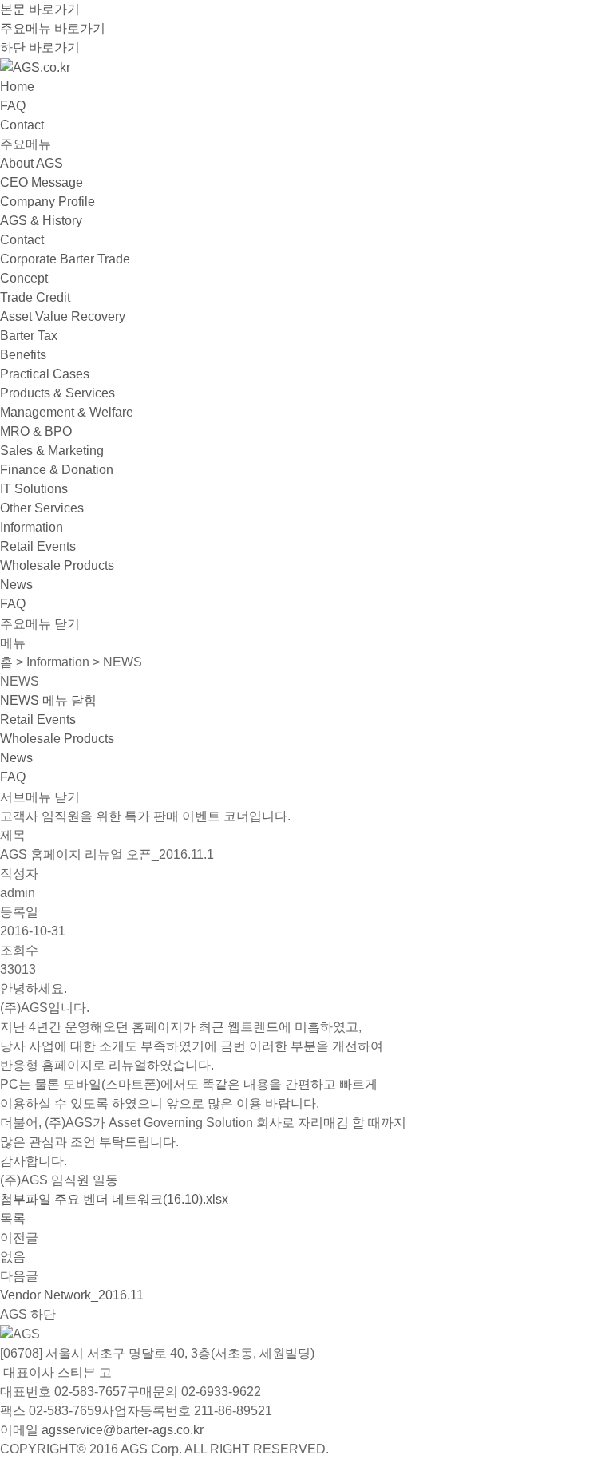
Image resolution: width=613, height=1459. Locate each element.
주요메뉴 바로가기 (52, 28)
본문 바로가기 (40, 9)
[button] (48, 700)
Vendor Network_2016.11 (72, 1295)
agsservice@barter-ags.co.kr (123, 1430)
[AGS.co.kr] (35, 66)
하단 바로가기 (40, 47)
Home (17, 86)
